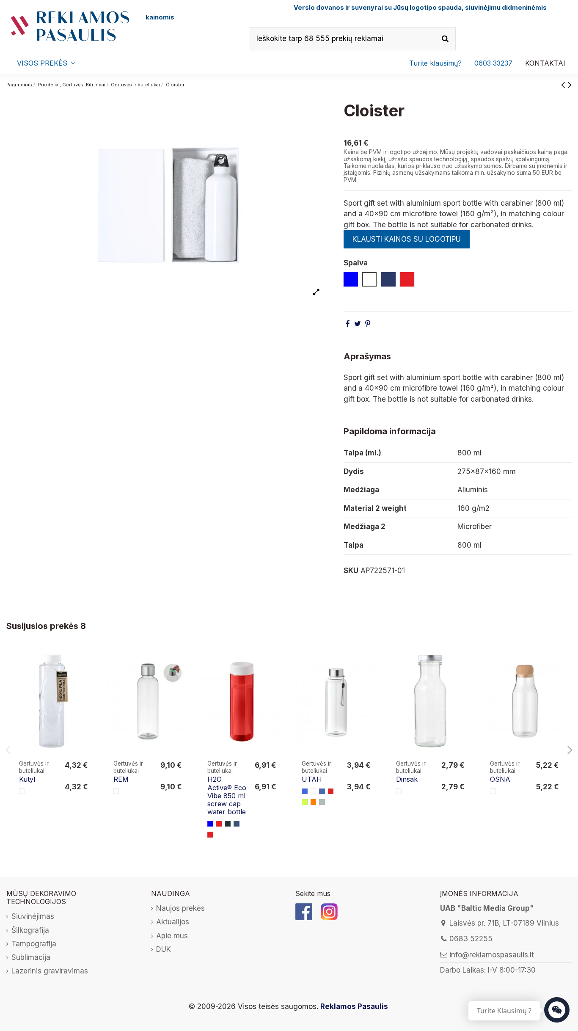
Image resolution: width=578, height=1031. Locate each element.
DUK (163, 949)
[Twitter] (357, 324)
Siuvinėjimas (32, 916)
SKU (351, 570)
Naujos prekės (180, 908)
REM (121, 779)
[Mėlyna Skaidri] (322, 791)
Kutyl (27, 779)
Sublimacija (30, 957)
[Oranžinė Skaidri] (314, 802)
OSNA (500, 779)
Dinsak (407, 779)
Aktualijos (172, 922)
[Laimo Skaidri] (305, 802)
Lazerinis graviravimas (49, 971)
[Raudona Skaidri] (331, 791)
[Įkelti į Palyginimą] (87, 663)
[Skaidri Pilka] (322, 802)
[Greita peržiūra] (87, 679)
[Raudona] (219, 824)
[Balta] (22, 791)
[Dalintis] (348, 324)
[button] (493, 63)
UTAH (312, 779)
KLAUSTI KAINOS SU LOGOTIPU (406, 239)
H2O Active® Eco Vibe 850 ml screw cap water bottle (226, 795)
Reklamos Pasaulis (354, 1006)
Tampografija (33, 944)
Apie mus (172, 936)
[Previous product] (564, 84)
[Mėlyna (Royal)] (305, 791)
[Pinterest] (367, 324)
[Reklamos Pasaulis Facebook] (303, 911)
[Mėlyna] (210, 824)
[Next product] (570, 84)
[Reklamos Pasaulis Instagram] (329, 911)
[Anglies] (228, 824)
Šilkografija (30, 930)
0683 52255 (471, 939)
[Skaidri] (116, 791)
